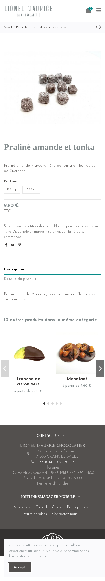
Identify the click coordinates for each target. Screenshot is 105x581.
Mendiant (77, 379)
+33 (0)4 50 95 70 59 (55, 462)
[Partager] (6, 245)
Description (14, 269)
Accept (20, 567)
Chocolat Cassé (48, 507)
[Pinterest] (19, 245)
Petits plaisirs (77, 507)
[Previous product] (97, 27)
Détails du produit (20, 279)
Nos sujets (21, 507)
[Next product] (100, 27)
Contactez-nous (64, 514)
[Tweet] (13, 245)
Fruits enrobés (35, 514)
